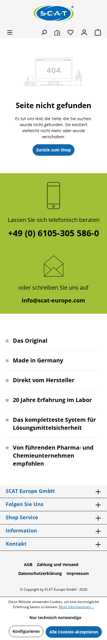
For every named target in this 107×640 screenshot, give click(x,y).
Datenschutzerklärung (40, 573)
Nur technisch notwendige (55, 617)
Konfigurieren (26, 631)
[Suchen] (44, 32)
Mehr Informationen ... (76, 606)
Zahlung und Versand (57, 564)
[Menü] (10, 32)
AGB (28, 564)
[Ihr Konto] (84, 32)
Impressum (77, 573)
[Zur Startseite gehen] (53, 13)
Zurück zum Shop (53, 150)
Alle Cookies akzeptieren (73, 632)
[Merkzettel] (70, 32)
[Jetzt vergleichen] (57, 32)
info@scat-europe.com (53, 300)
